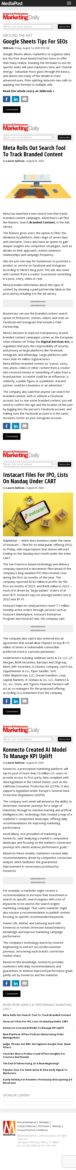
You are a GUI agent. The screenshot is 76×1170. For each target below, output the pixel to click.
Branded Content (42, 222)
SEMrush (8, 48)
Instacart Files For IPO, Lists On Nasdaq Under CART (35, 1021)
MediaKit (44, 1122)
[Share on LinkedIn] (15, 99)
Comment (11, 109)
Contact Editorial (26, 1126)
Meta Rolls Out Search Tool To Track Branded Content (37, 1015)
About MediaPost (26, 1122)
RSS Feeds (43, 1126)
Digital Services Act (55, 341)
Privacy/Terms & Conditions (32, 1130)
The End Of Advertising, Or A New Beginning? (31, 1063)
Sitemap (56, 1126)
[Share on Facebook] (6, 99)
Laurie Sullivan (15, 161)
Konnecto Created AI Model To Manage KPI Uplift (33, 1028)
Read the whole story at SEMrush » (28, 91)
